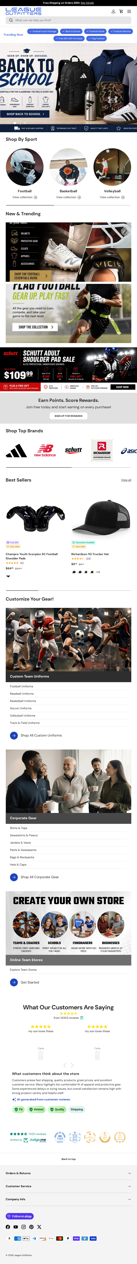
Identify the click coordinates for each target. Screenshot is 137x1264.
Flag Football (98, 38)
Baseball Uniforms (22, 694)
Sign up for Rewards (68, 416)
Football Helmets (122, 31)
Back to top (69, 1159)
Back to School (72, 31)
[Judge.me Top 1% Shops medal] (105, 1137)
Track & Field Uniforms (25, 723)
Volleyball (112, 191)
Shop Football (68, 93)
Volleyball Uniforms (22, 715)
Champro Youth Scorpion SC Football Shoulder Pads (32, 556)
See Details (87, 2)
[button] (121, 11)
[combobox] (68, 20)
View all (126, 480)
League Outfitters (23, 1255)
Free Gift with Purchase (70, 38)
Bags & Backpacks (22, 857)
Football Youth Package (44, 31)
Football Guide (97, 31)
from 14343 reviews (66, 1018)
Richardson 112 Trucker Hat (90, 554)
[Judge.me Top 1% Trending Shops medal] (120, 1137)
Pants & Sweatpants (23, 850)
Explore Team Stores (23, 970)
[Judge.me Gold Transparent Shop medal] (90, 1137)
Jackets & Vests (20, 843)
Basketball (68, 191)
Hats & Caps (18, 864)
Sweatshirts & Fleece (24, 835)
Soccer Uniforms (21, 708)
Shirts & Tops (18, 828)
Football (25, 191)
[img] (68, 1013)
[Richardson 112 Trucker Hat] (101, 519)
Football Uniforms (21, 686)
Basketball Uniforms (23, 701)
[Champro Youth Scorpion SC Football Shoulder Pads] (36, 519)
